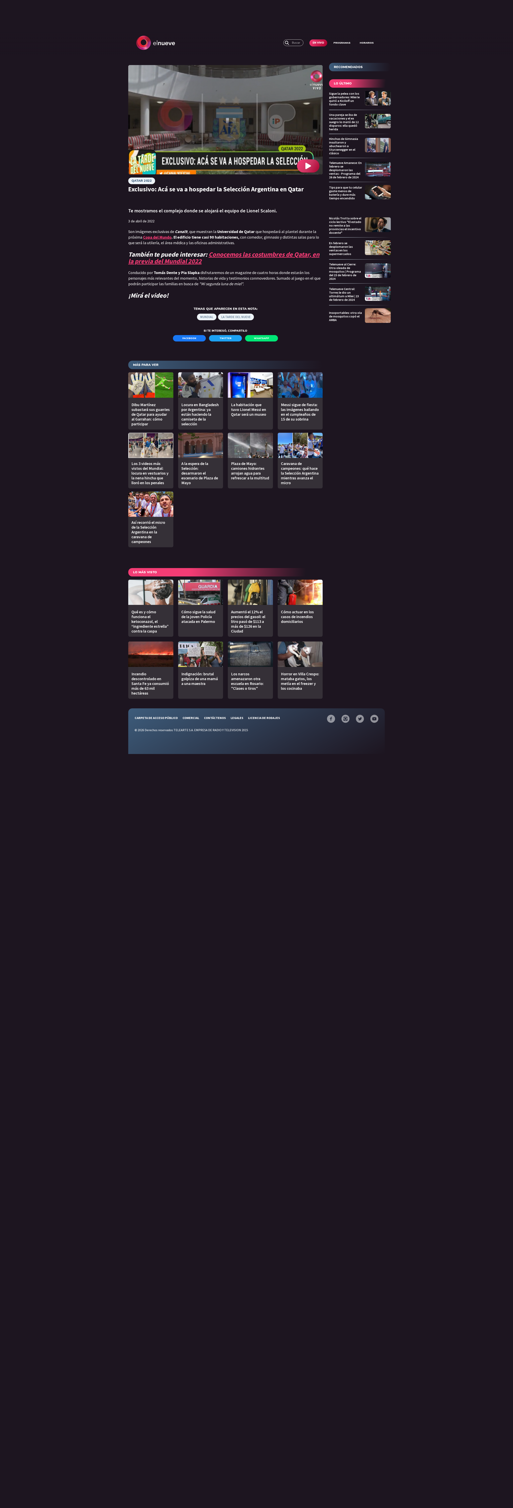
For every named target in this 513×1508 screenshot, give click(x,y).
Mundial (206, 317)
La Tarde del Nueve (236, 317)
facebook (189, 338)
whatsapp (261, 338)
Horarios (367, 42)
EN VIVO (318, 43)
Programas (341, 42)
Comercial (191, 718)
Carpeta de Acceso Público (156, 718)
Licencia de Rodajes (264, 718)
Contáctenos (215, 718)
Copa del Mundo (157, 237)
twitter (225, 338)
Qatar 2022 (141, 181)
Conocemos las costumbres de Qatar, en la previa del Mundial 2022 (223, 257)
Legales (237, 718)
